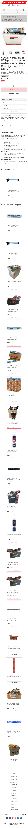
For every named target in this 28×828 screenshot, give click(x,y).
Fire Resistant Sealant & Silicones (11, 17)
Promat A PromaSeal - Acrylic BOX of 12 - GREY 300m (14, 282)
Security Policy (14, 807)
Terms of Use (14, 798)
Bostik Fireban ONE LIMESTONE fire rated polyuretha (12, 620)
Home (3, 16)
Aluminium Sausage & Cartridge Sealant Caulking (13, 190)
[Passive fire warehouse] (14, 3)
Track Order (14, 779)
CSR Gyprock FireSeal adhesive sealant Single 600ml (14, 675)
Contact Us (14, 793)
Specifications (19, 123)
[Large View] (3, 52)
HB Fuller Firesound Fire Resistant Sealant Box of (12, 760)
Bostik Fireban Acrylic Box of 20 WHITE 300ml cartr (13, 422)
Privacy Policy (14, 801)
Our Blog (14, 790)
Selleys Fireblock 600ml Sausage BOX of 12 (12, 310)
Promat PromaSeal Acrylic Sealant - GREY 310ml (13, 225)
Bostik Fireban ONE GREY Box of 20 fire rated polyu (13, 563)
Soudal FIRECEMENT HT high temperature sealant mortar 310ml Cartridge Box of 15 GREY (13, 19)
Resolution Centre (14, 782)
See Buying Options (13, 429)
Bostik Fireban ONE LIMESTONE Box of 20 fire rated (13, 592)
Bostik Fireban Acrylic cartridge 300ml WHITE (12, 450)
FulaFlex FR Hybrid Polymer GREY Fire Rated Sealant (13, 731)
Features (12, 123)
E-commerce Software (12, 826)
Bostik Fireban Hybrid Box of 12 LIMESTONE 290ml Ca (13, 507)
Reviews (4, 126)
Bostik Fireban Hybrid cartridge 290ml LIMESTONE (14, 535)
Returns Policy (14, 804)
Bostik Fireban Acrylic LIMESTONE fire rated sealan (14, 478)
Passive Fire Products (11, 16)
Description (4, 123)
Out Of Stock (14, 654)
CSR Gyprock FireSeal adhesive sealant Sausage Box (14, 647)
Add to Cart (14, 89)
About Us (14, 787)
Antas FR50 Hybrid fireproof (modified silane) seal (13, 338)
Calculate (14, 111)
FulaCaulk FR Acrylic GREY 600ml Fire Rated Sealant (13, 703)
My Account (14, 776)
